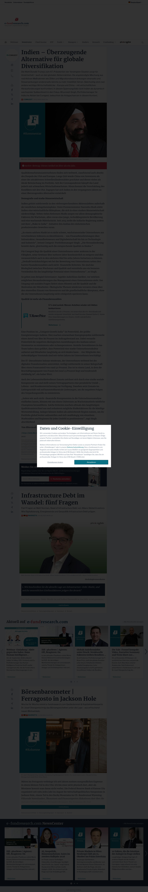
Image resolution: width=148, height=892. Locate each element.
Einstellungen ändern (55, 462)
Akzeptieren (91, 462)
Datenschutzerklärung (75, 447)
